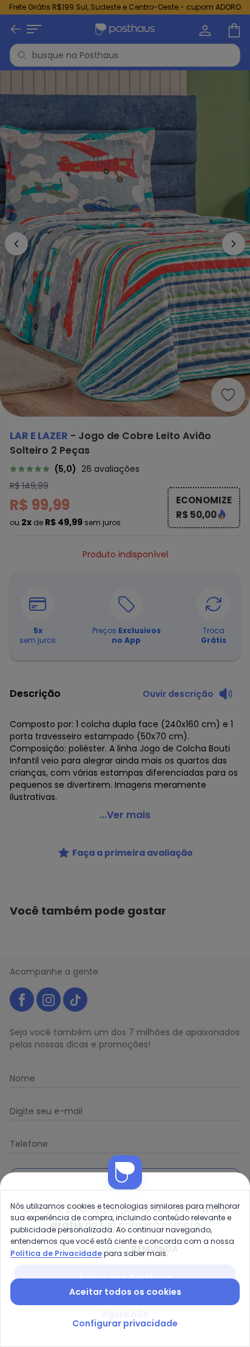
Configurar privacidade (125, 1323)
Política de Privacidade (56, 1253)
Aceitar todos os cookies (125, 1292)
